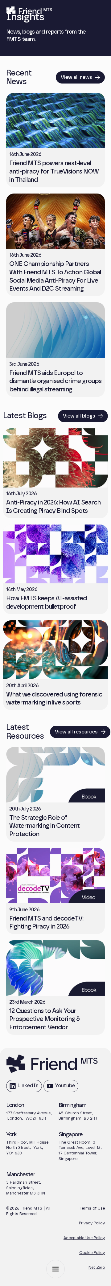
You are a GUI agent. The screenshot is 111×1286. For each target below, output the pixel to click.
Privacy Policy (92, 1223)
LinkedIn (23, 1087)
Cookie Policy (92, 1253)
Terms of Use (92, 1208)
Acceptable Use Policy (84, 1238)
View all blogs (79, 416)
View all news (76, 77)
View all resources (76, 731)
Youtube (61, 1087)
